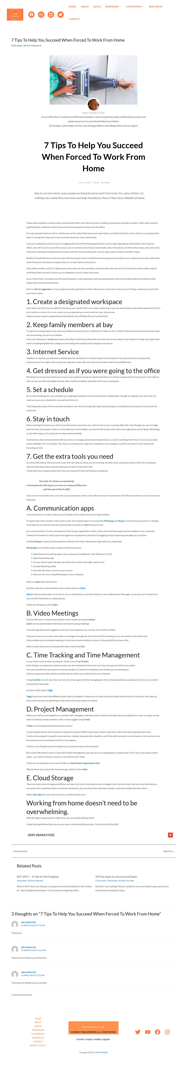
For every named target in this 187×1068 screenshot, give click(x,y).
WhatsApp (31, 547)
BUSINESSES (112, 6)
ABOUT (85, 6)
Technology (16, 45)
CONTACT (74, 19)
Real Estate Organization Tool (85, 763)
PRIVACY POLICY (38, 1045)
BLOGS (97, 6)
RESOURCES (155, 6)
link (83, 646)
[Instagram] (41, 14)
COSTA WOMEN (101, 1052)
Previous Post (19, 851)
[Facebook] (31, 14)
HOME (72, 6)
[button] (170, 835)
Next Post (169, 851)
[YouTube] (51, 14)
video (37, 581)
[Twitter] (60, 14)
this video (37, 794)
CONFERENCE (134, 6)
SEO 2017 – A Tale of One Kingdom (38, 876)
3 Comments (100, 880)
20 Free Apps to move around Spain (116, 876)
